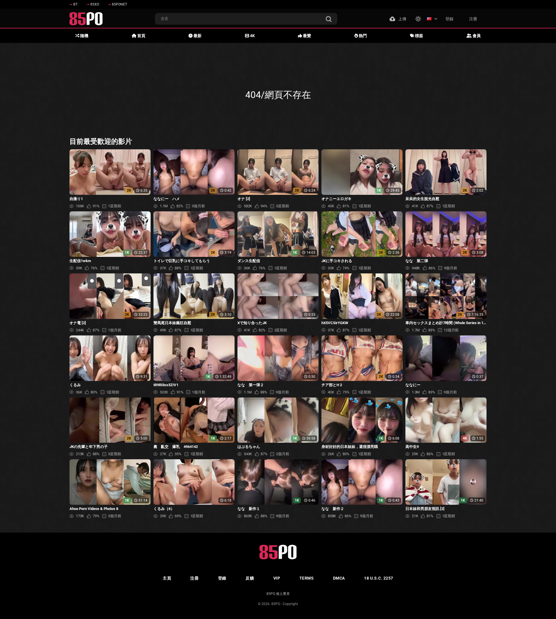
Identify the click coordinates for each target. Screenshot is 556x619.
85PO (275, 604)
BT (75, 4)
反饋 (250, 578)
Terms (306, 578)
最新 (197, 35)
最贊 (306, 35)
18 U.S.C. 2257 (378, 578)
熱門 (362, 35)
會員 (476, 35)
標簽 (418, 35)
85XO (94, 4)
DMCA (339, 578)
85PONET (119, 4)
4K (252, 35)
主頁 (167, 578)
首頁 (140, 35)
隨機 (83, 35)
